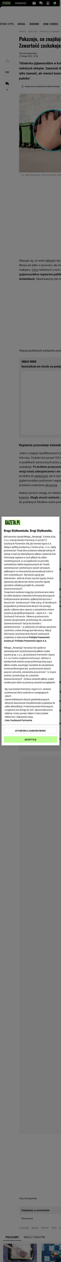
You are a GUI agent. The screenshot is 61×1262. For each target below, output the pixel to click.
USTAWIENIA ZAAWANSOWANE (30, 730)
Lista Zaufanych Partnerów (18, 720)
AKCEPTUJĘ (30, 739)
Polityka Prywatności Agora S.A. (31, 641)
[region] (31, 631)
